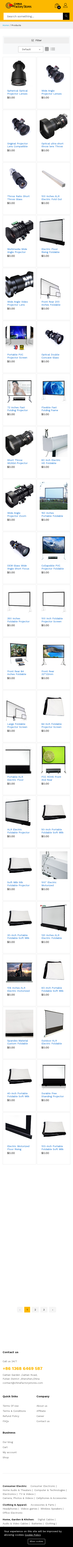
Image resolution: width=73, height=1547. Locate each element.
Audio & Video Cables (15, 1523)
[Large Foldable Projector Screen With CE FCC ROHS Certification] (19, 706)
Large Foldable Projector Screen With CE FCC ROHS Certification (18, 726)
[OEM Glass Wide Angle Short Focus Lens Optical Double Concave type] (19, 548)
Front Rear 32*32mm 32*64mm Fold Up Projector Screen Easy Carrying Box (52, 673)
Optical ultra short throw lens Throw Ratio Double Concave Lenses (52, 145)
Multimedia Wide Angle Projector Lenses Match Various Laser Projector (17, 251)
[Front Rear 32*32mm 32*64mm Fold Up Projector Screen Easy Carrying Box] (54, 654)
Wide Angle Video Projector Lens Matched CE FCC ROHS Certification (18, 303)
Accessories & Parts (42, 1504)
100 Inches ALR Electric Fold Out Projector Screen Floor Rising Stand (52, 198)
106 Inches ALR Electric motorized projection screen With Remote (18, 989)
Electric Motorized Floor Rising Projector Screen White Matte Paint (18, 1148)
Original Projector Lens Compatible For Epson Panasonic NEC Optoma (17, 145)
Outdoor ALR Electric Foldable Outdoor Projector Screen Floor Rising (52, 1042)
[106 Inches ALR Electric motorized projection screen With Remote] (19, 970)
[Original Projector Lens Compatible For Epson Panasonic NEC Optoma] (19, 126)
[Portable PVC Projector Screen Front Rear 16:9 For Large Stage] (19, 337)
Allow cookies (36, 1541)
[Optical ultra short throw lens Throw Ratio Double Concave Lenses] (54, 126)
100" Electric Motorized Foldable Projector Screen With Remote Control (52, 884)
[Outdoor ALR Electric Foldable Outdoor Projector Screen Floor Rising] (54, 1023)
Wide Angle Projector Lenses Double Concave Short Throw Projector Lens (51, 92)
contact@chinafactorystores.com (23, 1382)
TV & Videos (26, 1494)
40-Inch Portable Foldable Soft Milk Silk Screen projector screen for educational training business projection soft (18, 1095)
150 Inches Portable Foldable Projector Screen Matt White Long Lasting (52, 514)
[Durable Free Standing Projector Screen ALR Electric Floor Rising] (54, 1076)
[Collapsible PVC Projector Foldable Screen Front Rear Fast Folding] (54, 548)
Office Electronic (13, 1512)
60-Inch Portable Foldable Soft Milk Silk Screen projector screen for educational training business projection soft (52, 989)
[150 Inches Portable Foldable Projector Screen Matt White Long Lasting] (54, 495)
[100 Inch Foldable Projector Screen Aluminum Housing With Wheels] (54, 601)
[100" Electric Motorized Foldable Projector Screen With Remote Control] (54, 865)
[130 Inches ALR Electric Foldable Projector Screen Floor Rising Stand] (54, 917)
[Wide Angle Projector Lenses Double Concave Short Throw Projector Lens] (54, 73)
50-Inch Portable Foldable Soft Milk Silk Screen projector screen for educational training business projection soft (52, 831)
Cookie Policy (33, 1534)
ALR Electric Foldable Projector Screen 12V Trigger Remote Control (18, 831)
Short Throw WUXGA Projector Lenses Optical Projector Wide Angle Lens (17, 462)
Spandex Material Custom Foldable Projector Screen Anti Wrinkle (17, 1042)
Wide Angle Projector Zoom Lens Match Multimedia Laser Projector (17, 514)
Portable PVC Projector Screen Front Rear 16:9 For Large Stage (17, 356)
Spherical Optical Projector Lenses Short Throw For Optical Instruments (17, 92)
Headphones (10, 1508)
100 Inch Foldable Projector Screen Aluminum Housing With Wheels (52, 620)
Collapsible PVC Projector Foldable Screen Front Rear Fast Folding (52, 567)
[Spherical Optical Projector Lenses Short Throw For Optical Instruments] (19, 73)
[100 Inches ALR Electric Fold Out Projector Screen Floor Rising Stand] (54, 178)
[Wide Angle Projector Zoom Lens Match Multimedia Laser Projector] (19, 495)
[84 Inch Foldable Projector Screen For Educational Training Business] (54, 706)
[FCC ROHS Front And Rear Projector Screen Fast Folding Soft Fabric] (54, 759)
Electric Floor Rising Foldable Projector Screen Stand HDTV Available (51, 251)
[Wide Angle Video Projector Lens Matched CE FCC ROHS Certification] (19, 284)
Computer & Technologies (49, 1490)
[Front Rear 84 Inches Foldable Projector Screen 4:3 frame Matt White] (19, 654)
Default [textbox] (26, 49)
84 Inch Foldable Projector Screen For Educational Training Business (51, 726)
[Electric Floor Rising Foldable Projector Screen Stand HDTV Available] (54, 231)
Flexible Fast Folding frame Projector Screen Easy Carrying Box (52, 409)
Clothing (50, 1523)
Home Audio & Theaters (17, 1490)
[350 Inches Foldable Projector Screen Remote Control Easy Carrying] (19, 601)
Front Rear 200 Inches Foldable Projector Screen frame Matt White (52, 303)
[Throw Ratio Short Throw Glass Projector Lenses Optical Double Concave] (19, 178)
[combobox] (30, 49)
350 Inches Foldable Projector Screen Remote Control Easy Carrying (18, 620)
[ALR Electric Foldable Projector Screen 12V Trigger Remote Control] (19, 812)
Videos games (29, 1508)
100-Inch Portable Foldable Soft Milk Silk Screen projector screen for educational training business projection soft (52, 1148)
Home (6, 25)
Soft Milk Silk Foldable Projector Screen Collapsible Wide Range (18, 884)
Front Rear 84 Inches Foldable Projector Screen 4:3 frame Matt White (17, 673)
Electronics (9, 1494)
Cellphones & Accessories (51, 1498)
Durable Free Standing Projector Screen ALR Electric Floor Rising (52, 1095)
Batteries (37, 1523)
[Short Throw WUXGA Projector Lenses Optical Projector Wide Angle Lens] (19, 442)
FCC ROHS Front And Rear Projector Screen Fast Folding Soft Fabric (51, 778)
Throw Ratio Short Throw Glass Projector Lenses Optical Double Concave (18, 198)
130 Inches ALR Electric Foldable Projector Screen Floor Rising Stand (52, 937)
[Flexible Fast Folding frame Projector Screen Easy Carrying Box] (54, 390)
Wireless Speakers (51, 1508)
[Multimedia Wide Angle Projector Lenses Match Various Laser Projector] (19, 231)
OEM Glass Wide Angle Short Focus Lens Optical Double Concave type (18, 567)
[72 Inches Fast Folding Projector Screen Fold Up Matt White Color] (19, 390)
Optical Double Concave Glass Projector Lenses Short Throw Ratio (52, 356)
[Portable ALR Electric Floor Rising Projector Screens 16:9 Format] (19, 759)
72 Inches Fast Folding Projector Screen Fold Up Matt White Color (17, 409)
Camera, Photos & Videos (18, 1498)
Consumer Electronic (42, 1486)
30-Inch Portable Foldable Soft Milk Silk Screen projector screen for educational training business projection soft (18, 937)
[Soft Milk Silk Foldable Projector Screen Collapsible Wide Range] (19, 865)
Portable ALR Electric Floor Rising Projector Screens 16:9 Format (16, 778)
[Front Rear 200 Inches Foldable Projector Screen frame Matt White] (54, 284)
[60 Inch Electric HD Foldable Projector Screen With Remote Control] (54, 442)
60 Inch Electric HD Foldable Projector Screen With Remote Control (51, 462)
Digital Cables (46, 1519)
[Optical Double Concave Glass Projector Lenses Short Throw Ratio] (54, 337)
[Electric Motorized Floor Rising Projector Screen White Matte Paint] (19, 1128)
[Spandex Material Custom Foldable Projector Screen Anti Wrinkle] (19, 1023)
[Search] (66, 16)
